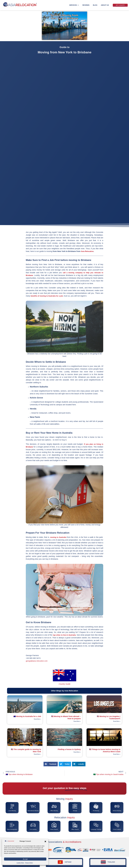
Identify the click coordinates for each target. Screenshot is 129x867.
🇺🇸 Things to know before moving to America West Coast (104, 750)
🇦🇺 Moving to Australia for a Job (27, 716)
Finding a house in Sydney (69, 749)
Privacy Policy (29, 862)
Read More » (37, 719)
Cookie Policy (20, 862)
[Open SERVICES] (78, 5)
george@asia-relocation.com (36, 661)
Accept (25, 859)
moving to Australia (58, 537)
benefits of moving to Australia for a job (47, 296)
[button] (45, 841)
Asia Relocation (87, 251)
